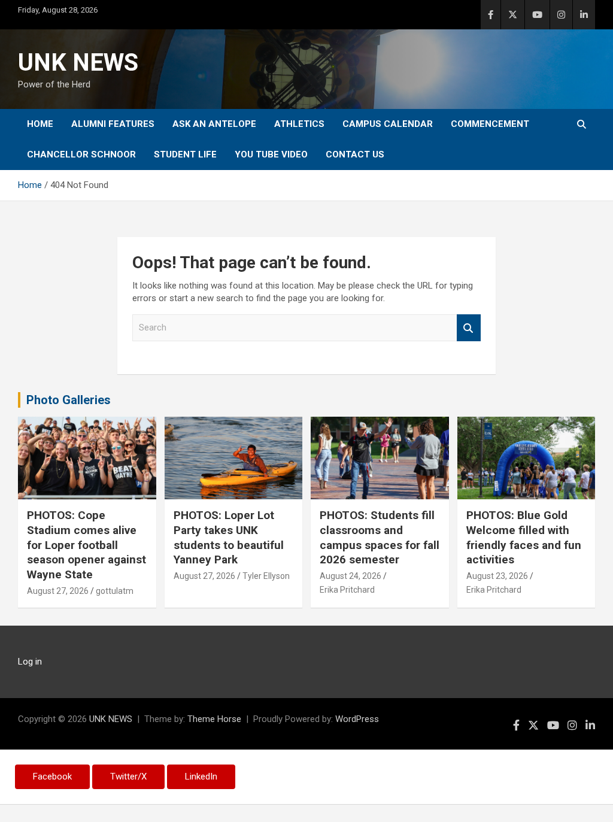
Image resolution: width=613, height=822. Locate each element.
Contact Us (355, 154)
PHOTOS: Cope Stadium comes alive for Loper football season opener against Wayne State (86, 544)
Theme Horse (214, 719)
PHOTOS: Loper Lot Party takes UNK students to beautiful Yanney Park (229, 537)
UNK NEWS (78, 62)
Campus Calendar (387, 124)
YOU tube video (271, 154)
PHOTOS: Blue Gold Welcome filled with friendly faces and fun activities (523, 537)
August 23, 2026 (497, 576)
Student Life (185, 154)
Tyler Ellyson (266, 576)
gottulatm (114, 591)
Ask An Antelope (214, 124)
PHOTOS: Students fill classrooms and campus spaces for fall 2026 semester (379, 537)
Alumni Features (112, 124)
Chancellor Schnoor (81, 154)
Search (469, 327)
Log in (30, 661)
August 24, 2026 (350, 576)
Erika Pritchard (347, 589)
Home (40, 124)
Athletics (299, 124)
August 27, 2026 (58, 591)
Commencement (490, 124)
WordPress (357, 719)
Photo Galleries (68, 400)
